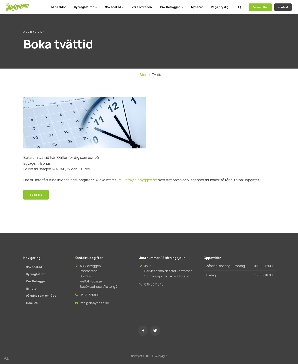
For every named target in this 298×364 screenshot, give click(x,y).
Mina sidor (58, 7)
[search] (240, 7)
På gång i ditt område (41, 295)
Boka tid (36, 194)
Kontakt (283, 7)
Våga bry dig (219, 7)
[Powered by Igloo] (6, 358)
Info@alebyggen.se (94, 303)
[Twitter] (155, 331)
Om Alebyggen (170, 7)
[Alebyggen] (17, 7)
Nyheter (197, 7)
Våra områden (142, 7)
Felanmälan (260, 7)
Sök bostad (113, 7)
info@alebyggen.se (140, 179)
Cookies (32, 303)
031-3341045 (153, 284)
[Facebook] (143, 331)
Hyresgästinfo (84, 7)
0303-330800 (90, 295)
